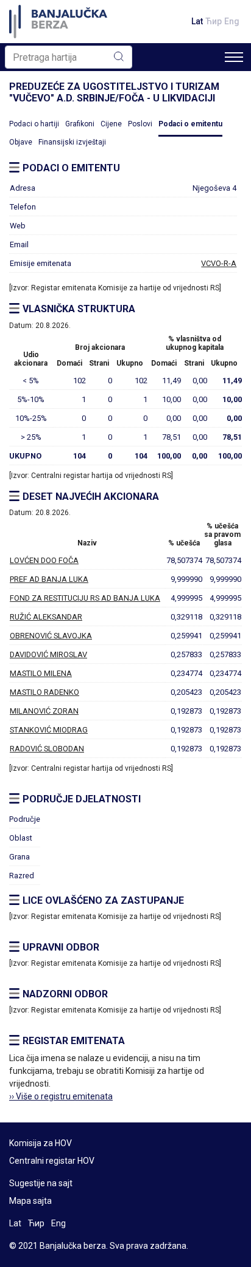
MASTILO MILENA (41, 673)
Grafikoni (79, 124)
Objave (20, 142)
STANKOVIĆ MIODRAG (49, 729)
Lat (197, 21)
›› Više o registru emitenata (61, 1096)
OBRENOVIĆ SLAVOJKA (51, 635)
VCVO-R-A (218, 263)
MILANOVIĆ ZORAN (44, 710)
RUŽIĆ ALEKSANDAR (46, 616)
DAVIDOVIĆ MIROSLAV (48, 654)
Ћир (213, 21)
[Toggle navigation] (234, 57)
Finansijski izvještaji (72, 142)
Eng (231, 21)
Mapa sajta (30, 1201)
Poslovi (140, 124)
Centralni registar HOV (51, 1161)
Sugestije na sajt (40, 1183)
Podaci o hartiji (34, 124)
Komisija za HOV (40, 1143)
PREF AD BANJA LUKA (49, 579)
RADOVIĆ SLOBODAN (47, 748)
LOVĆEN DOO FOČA (44, 560)
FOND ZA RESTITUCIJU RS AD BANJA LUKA (85, 598)
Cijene (111, 124)
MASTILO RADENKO (44, 692)
